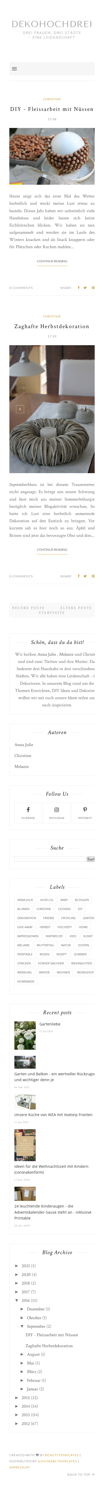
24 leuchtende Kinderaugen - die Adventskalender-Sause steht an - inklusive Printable (52, 1212)
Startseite (52, 613)
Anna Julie (46, 654)
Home (83, 927)
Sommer (80, 954)
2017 (26, 1292)
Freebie (48, 918)
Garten (88, 918)
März (31, 1372)
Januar (32, 1389)
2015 (26, 1398)
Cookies (64, 909)
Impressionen (27, 936)
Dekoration (26, 918)
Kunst (88, 936)
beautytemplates (62, 1455)
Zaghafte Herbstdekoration (52, 326)
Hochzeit (65, 927)
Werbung (24, 972)
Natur (66, 945)
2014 (26, 1406)
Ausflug (46, 900)
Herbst (45, 927)
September (36, 1326)
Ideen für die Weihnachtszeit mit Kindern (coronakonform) (51, 1169)
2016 (26, 1300)
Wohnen (63, 972)
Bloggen (82, 900)
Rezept (62, 954)
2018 (26, 1283)
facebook (28, 818)
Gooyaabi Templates (57, 1461)
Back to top (79, 1474)
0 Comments (21, 288)
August (33, 1354)
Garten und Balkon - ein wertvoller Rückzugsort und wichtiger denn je (56, 1076)
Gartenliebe (50, 1024)
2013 (26, 1415)
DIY (80, 909)
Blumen (23, 909)
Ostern (83, 945)
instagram (56, 818)
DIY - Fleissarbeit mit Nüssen (52, 109)
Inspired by (54, 936)
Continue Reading (52, 261)
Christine (52, 99)
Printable (25, 954)
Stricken (24, 963)
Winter (44, 972)
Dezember (36, 1309)
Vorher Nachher (51, 963)
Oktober (34, 1318)
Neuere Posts (28, 608)
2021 (26, 1266)
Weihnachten (81, 963)
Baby (64, 900)
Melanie (66, 654)
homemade (25, 981)
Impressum (19, 1467)
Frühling (68, 918)
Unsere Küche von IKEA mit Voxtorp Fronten (53, 1114)
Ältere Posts (76, 608)
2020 (26, 1275)
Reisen (44, 954)
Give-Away (25, 927)
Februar (34, 1380)
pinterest (85, 818)
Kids (73, 936)
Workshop (85, 972)
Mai (30, 1363)
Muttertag (45, 945)
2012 (26, 1424)
